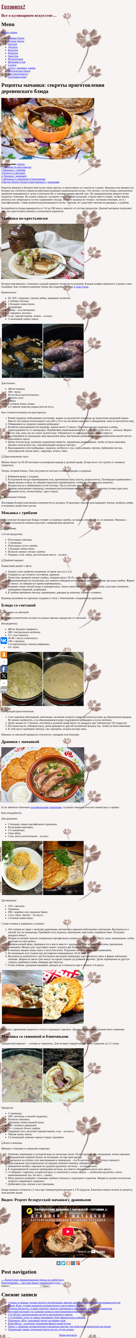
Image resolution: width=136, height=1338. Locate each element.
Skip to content (9, 32)
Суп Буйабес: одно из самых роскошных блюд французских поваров (47, 1317)
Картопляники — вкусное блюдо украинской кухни (32, 1282)
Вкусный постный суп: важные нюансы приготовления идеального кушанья (51, 1311)
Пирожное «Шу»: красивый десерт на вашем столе (37, 1320)
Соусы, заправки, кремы (21, 68)
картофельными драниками (46, 807)
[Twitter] (63, 1263)
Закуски (12, 44)
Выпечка (13, 50)
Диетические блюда (19, 71)
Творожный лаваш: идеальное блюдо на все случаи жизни (41, 1329)
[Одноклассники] (68, 1263)
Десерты (13, 47)
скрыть (21, 164)
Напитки (13, 53)
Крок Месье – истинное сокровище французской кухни (39, 1323)
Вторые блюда (16, 41)
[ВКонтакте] (59, 1263)
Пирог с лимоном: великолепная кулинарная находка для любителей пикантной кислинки (59, 1326)
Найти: (5, 1286)
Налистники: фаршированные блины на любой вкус (32, 1279)
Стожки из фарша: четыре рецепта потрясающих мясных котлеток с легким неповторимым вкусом (64, 1302)
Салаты (12, 65)
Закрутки (13, 56)
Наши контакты (68, 1335)
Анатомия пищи (17, 77)
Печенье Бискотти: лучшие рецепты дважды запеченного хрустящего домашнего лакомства (60, 1308)
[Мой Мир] (73, 1263)
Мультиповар (15, 59)
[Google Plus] (78, 1263)
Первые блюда (16, 38)
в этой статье (81, 286)
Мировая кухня (16, 62)
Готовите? (13, 6)
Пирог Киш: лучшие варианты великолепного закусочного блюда (45, 1305)
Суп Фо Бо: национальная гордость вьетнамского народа (40, 1314)
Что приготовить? (18, 74)
